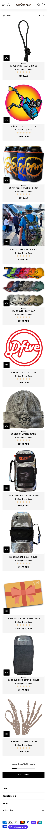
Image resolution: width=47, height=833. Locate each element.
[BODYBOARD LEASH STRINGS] (23, 41)
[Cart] (43, 4)
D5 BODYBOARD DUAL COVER (23, 557)
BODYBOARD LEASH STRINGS (23, 66)
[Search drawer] (38, 4)
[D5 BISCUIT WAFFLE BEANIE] (23, 409)
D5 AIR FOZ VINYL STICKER (23, 126)
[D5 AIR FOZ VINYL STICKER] (23, 103)
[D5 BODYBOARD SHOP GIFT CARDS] (23, 594)
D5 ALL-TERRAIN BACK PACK (23, 249)
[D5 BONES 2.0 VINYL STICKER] (23, 717)
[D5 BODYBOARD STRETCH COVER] (23, 655)
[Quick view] (7, 58)
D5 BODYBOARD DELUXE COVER (24, 495)
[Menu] (3, 4)
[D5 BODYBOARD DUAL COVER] (23, 532)
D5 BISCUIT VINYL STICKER (23, 372)
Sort (9, 15)
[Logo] (23, 4)
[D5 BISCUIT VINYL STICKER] (23, 348)
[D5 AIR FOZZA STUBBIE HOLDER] (23, 163)
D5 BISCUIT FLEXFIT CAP (23, 311)
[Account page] (8, 4)
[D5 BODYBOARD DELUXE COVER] (23, 471)
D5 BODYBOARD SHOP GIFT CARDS (23, 618)
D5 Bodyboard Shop (23, 69)
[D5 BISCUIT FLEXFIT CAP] (23, 286)
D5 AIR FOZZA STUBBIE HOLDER (23, 188)
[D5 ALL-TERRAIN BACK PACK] (23, 225)
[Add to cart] (7, 120)
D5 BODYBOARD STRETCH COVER (23, 680)
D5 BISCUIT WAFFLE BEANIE (23, 434)
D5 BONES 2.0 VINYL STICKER (23, 741)
